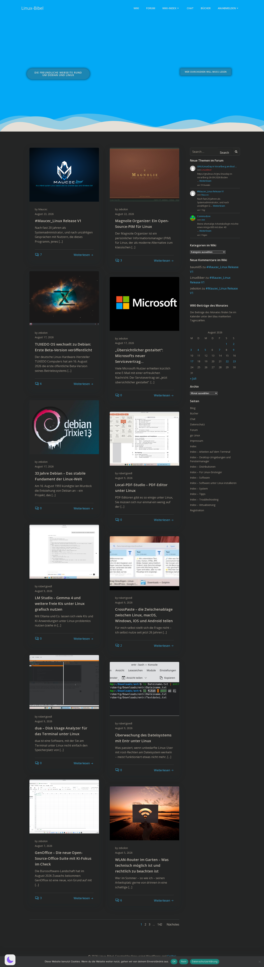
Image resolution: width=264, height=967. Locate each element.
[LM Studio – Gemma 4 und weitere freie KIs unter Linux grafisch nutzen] (64, 551)
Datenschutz (197, 424)
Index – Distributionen (203, 466)
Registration (197, 510)
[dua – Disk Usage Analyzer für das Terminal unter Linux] (64, 682)
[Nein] (259, 961)
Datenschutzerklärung (204, 961)
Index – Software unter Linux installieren (213, 483)
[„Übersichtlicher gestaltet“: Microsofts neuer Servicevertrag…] (144, 304)
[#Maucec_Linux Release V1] (64, 174)
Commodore (203, 216)
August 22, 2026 (124, 214)
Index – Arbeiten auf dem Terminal (210, 451)
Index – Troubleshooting (204, 499)
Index (193, 446)
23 (234, 361)
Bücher (206, 8)
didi (203, 219)
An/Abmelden (227, 8)
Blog (192, 408)
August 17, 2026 (44, 337)
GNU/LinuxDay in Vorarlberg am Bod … (217, 166)
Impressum (196, 440)
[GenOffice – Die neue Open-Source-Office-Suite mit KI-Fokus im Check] (64, 806)
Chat (190, 8)
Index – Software (200, 477)
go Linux (195, 435)
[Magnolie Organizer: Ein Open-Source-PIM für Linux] (144, 174)
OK (174, 961)
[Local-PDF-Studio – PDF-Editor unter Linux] (144, 438)
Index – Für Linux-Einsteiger (206, 472)
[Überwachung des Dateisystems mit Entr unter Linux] (144, 689)
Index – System (199, 488)
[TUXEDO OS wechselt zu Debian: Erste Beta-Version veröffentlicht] (64, 298)
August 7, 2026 (43, 845)
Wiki (136, 8)
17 (191, 361)
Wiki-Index (169, 8)
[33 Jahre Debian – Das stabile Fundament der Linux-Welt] (64, 427)
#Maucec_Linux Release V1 (210, 191)
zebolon (123, 209)
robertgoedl (125, 473)
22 (227, 361)
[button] (10, 959)
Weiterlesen (205, 180)
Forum (150, 8)
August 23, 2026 (44, 214)
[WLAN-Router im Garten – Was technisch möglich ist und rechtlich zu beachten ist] (144, 813)
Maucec (42, 209)
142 (159, 924)
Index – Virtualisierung (202, 505)
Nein (183, 961)
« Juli (193, 378)
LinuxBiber (206, 169)
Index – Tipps (197, 494)
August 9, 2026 (124, 478)
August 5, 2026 (124, 852)
